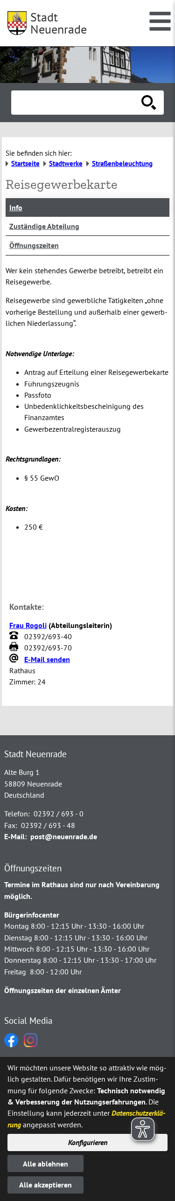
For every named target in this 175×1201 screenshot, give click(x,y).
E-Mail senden (47, 659)
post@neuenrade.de (63, 836)
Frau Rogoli (28, 625)
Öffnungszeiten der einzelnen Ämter (62, 990)
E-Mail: (15, 836)
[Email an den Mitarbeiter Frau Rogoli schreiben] (15, 659)
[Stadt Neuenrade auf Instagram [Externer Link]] (30, 1044)
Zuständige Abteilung (44, 226)
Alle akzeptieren (45, 1184)
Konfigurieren (87, 1142)
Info (15, 207)
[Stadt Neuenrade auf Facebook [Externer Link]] (11, 1044)
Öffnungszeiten (34, 245)
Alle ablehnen (45, 1163)
